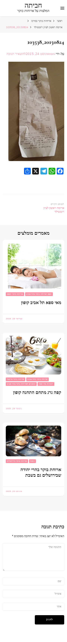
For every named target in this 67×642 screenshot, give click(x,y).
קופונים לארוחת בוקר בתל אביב (21, 384)
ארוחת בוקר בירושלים (17, 461)
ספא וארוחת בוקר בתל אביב (39, 294)
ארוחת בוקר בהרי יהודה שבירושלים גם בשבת (40, 472)
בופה (32, 461)
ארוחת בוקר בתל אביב (37, 379)
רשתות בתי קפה (46, 384)
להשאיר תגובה (16, 54)
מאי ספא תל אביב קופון (41, 302)
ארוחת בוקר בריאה (15, 379)
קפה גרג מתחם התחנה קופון (37, 392)
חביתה (33, 5)
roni (52, 54)
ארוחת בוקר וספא (15, 294)
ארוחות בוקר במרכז (41, 21)
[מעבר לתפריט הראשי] (62, 8)
